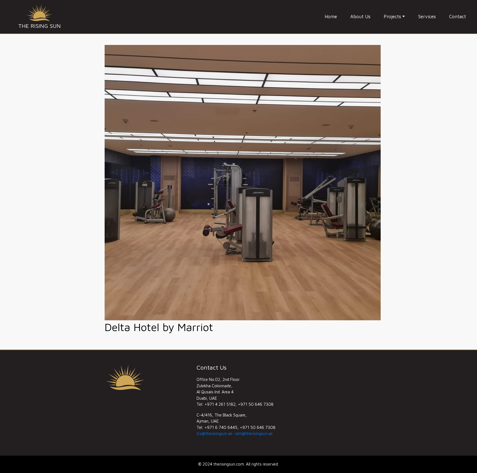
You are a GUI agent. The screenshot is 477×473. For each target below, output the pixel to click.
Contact (457, 16)
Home (331, 16)
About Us (360, 16)
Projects (392, 16)
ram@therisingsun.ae (254, 433)
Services (427, 16)
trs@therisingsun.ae (214, 433)
